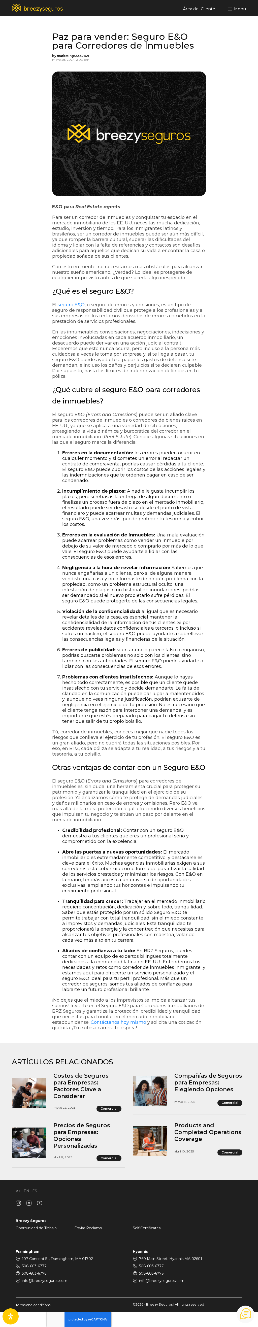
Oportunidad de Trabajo (36, 1228)
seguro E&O (71, 305)
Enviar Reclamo (88, 1228)
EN (26, 1191)
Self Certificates (146, 1228)
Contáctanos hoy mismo (118, 1022)
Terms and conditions (33, 1305)
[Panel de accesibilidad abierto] (11, 1316)
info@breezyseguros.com (44, 1280)
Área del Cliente (199, 9)
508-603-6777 (34, 1266)
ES (34, 1191)
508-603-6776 (34, 1273)
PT (18, 1191)
